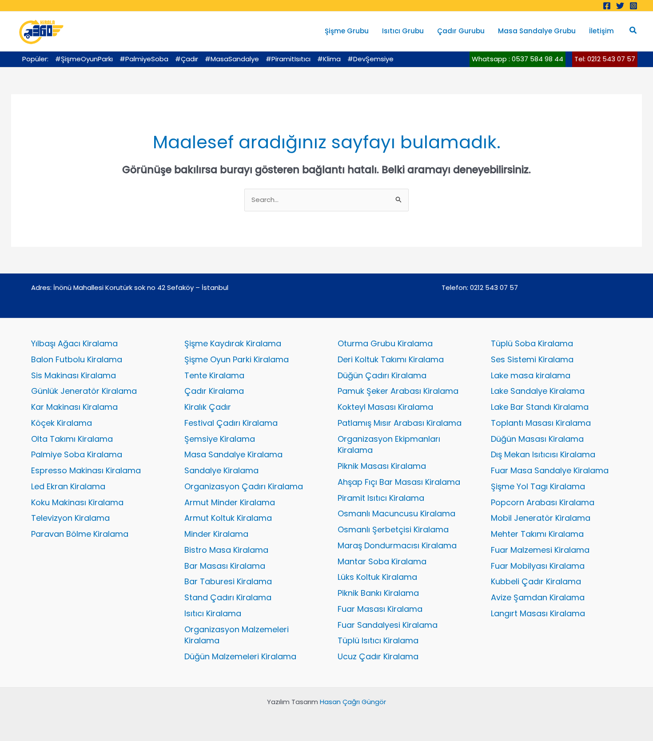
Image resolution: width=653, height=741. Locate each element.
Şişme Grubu (347, 31)
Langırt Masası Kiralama (538, 613)
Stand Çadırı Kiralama (227, 597)
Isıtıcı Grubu (403, 31)
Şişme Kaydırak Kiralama (232, 343)
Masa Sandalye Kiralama (233, 454)
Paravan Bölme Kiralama (79, 533)
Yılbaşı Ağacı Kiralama (74, 343)
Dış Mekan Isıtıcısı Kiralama (543, 454)
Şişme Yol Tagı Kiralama (538, 486)
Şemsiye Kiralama (219, 438)
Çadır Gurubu (461, 31)
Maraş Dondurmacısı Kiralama (397, 545)
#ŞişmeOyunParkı (84, 58)
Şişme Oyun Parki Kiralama (236, 359)
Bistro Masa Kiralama (226, 549)
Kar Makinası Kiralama (74, 406)
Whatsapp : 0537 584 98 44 (517, 58)
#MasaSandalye (232, 58)
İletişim (601, 31)
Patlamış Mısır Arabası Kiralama (400, 422)
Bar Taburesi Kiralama (228, 581)
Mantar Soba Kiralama (382, 561)
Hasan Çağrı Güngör (353, 701)
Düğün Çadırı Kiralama (382, 375)
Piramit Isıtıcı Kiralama (381, 497)
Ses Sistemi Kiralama (532, 359)
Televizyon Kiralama (70, 517)
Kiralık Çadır (207, 406)
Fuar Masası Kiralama (380, 608)
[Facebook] (607, 6)
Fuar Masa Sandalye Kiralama (550, 470)
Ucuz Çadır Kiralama (378, 656)
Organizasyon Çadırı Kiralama (243, 486)
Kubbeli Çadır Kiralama (536, 581)
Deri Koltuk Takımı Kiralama (391, 359)
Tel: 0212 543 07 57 (604, 58)
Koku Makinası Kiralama (77, 502)
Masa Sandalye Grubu (537, 31)
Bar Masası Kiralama (224, 565)
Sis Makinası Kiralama (73, 375)
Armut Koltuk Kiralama (228, 517)
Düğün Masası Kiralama (537, 438)
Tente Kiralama (214, 375)
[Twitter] (620, 6)
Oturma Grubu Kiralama (385, 343)
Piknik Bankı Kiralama (378, 592)
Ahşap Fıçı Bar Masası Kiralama (399, 481)
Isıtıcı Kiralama (212, 613)
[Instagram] (633, 6)
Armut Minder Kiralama (229, 502)
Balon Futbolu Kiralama (76, 359)
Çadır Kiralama (214, 390)
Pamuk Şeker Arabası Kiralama (398, 390)
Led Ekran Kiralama (68, 486)
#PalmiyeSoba (143, 58)
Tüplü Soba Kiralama (532, 343)
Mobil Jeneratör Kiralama (540, 517)
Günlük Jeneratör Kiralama (84, 390)
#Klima (329, 58)
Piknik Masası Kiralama (382, 466)
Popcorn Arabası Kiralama (542, 502)
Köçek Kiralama (61, 422)
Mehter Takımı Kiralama (537, 533)
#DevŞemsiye (370, 58)
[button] (633, 31)
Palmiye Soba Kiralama (76, 454)
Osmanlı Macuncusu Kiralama (396, 513)
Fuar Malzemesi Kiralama (540, 549)
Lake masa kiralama (530, 375)
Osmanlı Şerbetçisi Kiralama (393, 529)
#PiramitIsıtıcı (288, 58)
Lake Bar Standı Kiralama (540, 406)
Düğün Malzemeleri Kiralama (240, 656)
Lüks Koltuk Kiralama (377, 576)
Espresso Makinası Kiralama (86, 470)
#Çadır (186, 58)
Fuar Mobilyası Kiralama (538, 565)
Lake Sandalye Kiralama (538, 390)
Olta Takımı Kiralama (72, 438)
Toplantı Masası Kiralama (541, 422)
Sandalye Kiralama (221, 470)
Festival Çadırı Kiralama (231, 422)
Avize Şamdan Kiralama (538, 597)
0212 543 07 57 (494, 287)
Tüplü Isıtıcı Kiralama (378, 640)
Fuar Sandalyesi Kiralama (388, 624)
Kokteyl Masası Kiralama (385, 406)
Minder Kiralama (216, 533)
